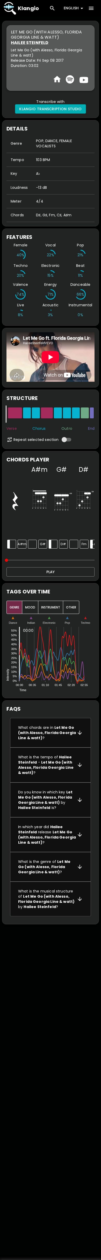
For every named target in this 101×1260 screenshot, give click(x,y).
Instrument (50, 607)
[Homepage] (57, 79)
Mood (30, 607)
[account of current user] (91, 8)
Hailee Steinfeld (29, 43)
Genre (14, 607)
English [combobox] (71, 8)
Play (50, 571)
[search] (52, 8)
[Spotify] (70, 79)
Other (71, 607)
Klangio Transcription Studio (50, 109)
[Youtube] (83, 79)
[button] (50, 733)
